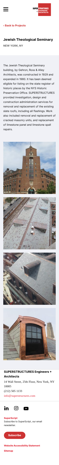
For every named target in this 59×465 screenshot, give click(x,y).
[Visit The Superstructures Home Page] (42, 9)
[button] (14, 435)
